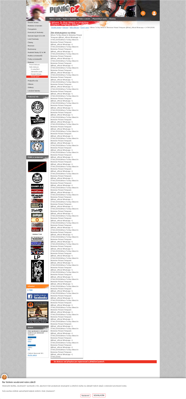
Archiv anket (32, 355)
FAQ (31, 290)
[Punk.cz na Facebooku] (37, 299)
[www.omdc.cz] (37, 322)
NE (29, 349)
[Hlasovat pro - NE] (36, 345)
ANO (29, 341)
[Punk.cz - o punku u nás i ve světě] (64, 8)
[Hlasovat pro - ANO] (36, 337)
